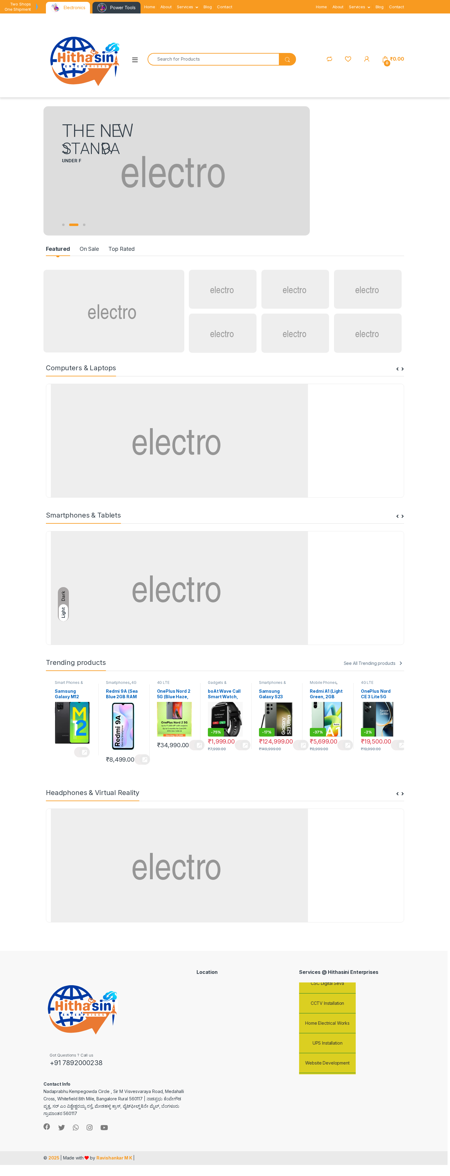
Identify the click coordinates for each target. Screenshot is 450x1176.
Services (185, 6)
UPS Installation (328, 1035)
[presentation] (397, 369)
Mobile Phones (323, 682)
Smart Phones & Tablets (69, 684)
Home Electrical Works (327, 1015)
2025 (54, 1157)
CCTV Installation (327, 995)
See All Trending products (370, 663)
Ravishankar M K (114, 1157)
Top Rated (121, 249)
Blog (208, 6)
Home (149, 6)
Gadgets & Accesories (218, 684)
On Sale (89, 249)
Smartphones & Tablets (272, 684)
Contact (224, 6)
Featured (58, 249)
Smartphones (117, 682)
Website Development (327, 1055)
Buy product (82, 752)
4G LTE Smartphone (121, 684)
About (165, 6)
